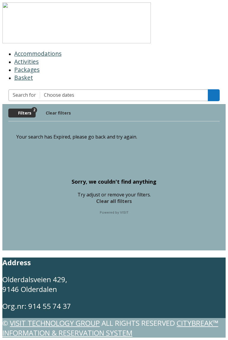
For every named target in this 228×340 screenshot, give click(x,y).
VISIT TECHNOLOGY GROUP (55, 323)
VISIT (124, 212)
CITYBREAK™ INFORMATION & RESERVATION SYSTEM (110, 328)
